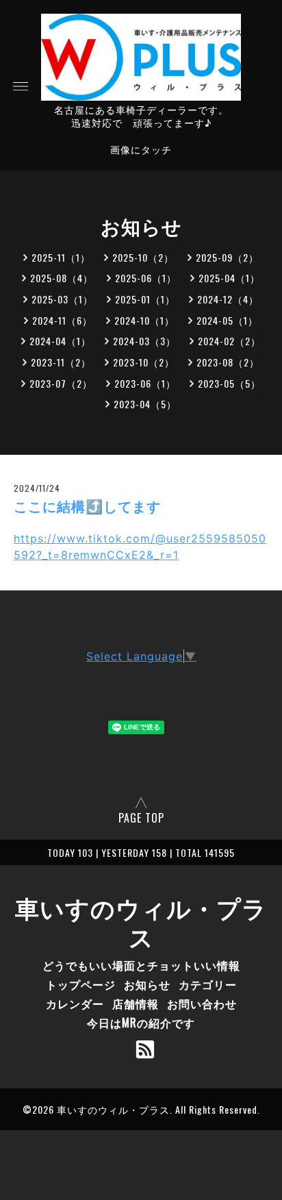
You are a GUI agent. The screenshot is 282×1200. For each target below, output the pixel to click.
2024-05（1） (227, 320)
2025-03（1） (62, 299)
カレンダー (75, 1003)
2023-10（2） (144, 362)
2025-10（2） (143, 257)
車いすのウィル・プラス (141, 921)
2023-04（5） (145, 404)
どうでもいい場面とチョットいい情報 (141, 965)
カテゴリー (208, 984)
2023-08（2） (227, 362)
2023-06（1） (145, 383)
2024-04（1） (60, 341)
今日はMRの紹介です (141, 1022)
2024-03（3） (144, 341)
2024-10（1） (144, 320)
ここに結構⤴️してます (87, 507)
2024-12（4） (228, 299)
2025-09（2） (227, 257)
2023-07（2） (60, 383)
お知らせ (147, 984)
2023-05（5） (229, 383)
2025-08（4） (61, 278)
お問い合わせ (202, 1003)
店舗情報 (135, 1003)
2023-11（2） (61, 362)
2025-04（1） (229, 278)
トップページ (81, 984)
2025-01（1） (145, 299)
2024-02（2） (229, 341)
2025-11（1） (60, 257)
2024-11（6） (62, 320)
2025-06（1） (146, 278)
